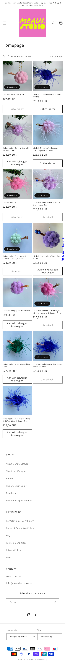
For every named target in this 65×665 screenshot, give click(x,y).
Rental (9, 478)
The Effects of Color (16, 485)
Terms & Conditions (16, 542)
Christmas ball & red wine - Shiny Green (16, 365)
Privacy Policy (13, 550)
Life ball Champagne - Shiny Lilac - (17, 310)
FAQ (8, 535)
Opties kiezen (48, 109)
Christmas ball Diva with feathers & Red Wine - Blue (47, 365)
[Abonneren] (55, 602)
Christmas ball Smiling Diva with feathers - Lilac (16, 149)
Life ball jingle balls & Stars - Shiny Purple (47, 257)
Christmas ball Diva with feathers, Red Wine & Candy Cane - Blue (16, 420)
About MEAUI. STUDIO (17, 463)
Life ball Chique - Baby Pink (14, 94)
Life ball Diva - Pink (11, 202)
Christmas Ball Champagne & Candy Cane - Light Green (15, 257)
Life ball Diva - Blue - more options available (47, 95)
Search (9, 557)
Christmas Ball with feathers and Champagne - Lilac (46, 203)
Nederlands (46, 636)
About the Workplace (17, 470)
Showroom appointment (19, 500)
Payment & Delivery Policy (20, 520)
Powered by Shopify (40, 660)
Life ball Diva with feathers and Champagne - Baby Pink (45, 149)
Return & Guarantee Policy (20, 528)
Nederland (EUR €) (18, 636)
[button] (4, 23)
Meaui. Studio (28, 660)
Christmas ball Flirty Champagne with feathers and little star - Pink (47, 311)
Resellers (11, 492)
